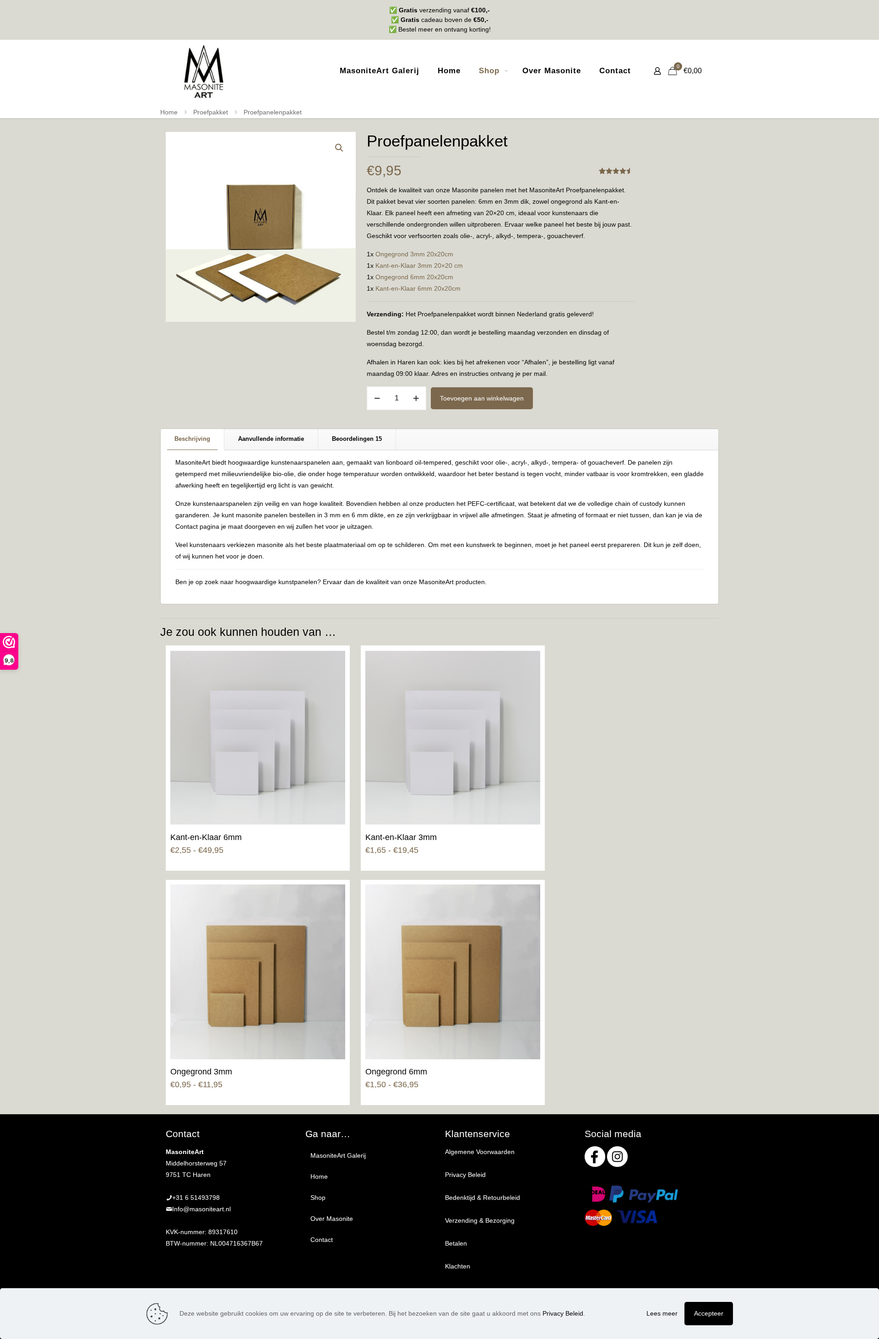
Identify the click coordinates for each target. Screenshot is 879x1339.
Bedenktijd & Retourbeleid (482, 1197)
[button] (340, 148)
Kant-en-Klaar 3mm (401, 837)
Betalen (456, 1243)
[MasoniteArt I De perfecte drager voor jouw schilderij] (203, 71)
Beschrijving (192, 438)
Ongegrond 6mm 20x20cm (414, 277)
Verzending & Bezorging (480, 1220)
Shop (318, 1197)
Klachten (457, 1266)
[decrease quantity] (377, 398)
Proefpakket (210, 112)
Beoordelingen (357, 438)
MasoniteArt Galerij (338, 1155)
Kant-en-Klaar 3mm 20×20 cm (419, 265)
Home (169, 112)
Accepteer (708, 1313)
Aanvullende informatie (271, 438)
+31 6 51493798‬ (196, 1197)
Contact (321, 1239)
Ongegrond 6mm (396, 1071)
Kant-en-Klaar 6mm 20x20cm (418, 288)
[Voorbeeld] (332, 682)
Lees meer (662, 1313)
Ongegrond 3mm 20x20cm (414, 254)
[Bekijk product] (332, 663)
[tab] (192, 439)
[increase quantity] (416, 398)
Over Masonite (331, 1218)
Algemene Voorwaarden (480, 1151)
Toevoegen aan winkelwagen (482, 398)
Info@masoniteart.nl (201, 1209)
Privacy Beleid (465, 1174)
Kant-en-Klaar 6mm (206, 837)
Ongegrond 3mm (201, 1071)
